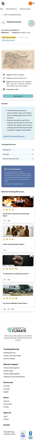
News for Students (9, 358)
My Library (6, 389)
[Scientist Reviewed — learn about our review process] (31, 23)
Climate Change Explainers (11, 374)
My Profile (6, 386)
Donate (6, 425)
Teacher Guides (8, 371)
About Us (6, 401)
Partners (6, 419)
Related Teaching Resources (14, 136)
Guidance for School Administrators (14, 377)
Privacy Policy (7, 404)
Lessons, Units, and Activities (12, 355)
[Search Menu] (30, 3)
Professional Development (11, 368)
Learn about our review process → (14, 184)
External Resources (11, 9)
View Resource (18, 96)
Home (1, 9)
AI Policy (6, 407)
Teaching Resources (9, 353)
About (5, 416)
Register (6, 392)
